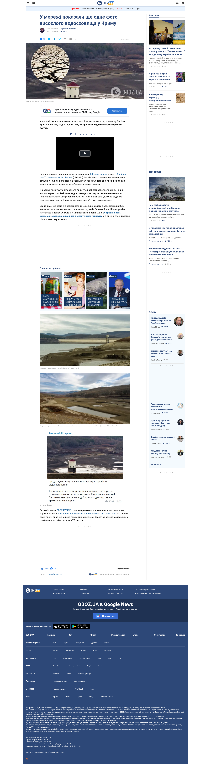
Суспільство (159, 635)
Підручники (67, 658)
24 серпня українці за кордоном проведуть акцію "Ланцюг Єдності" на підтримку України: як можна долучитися (167, 51)
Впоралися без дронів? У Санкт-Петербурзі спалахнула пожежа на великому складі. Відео (167, 251)
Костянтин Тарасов (157, 343)
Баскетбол (70, 650)
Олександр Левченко (158, 457)
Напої (69, 674)
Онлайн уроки (84, 658)
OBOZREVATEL (64, 510)
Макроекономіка (80, 681)
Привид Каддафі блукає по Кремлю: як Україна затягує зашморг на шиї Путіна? (161, 321)
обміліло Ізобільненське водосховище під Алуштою (86, 513)
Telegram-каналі (98, 174)
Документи (84, 593)
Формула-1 (108, 650)
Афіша (55, 697)
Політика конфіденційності (145, 590)
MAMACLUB (78, 689)
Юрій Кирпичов (156, 443)
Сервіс (100, 666)
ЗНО (109, 658)
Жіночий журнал (107, 697)
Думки (152, 312)
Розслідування (118, 635)
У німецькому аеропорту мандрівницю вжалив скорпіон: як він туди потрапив (160, 97)
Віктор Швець (155, 327)
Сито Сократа (155, 413)
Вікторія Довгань (53, 29)
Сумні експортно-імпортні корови (162, 438)
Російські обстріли (133, 9)
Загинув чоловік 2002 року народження (165, 238)
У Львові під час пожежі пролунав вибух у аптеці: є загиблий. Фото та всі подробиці (167, 231)
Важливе (154, 15)
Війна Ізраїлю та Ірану (105, 9)
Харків (66, 643)
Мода (91, 697)
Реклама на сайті (59, 593)
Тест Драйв (57, 666)
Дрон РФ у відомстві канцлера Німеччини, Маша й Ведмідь (160, 423)
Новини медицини (60, 689)
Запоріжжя (80, 643)
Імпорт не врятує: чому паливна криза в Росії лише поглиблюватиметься (161, 354)
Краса (80, 697)
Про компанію (58, 590)
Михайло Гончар (156, 360)
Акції (88, 666)
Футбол (55, 650)
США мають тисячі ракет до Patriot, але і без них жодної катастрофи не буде (166, 216)
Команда (83, 590)
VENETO (120, 9)
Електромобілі (74, 666)
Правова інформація (115, 590)
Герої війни (75, 9)
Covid (92, 689)
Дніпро (94, 643)
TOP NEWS (155, 172)
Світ (70, 635)
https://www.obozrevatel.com (106, 708)
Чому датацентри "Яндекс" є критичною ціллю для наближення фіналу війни (161, 337)
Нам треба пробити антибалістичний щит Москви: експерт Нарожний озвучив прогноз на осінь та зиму (164, 208)
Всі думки (155, 464)
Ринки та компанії (60, 681)
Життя (93, 635)
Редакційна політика (55, 574)
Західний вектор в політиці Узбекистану (160, 452)
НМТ (120, 658)
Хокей (83, 650)
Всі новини (180, 635)
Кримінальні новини (68, 29)
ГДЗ (54, 658)
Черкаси (107, 643)
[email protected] (54, 746)
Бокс (95, 650)
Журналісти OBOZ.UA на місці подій (148, 593)
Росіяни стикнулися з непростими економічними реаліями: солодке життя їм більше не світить (162, 407)
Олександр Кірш (156, 429)
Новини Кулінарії (84, 674)
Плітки (67, 697)
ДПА (99, 658)
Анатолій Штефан (62, 177)
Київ (54, 643)
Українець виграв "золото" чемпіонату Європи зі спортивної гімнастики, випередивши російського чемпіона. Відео (160, 76)
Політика (51, 635)
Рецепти (56, 674)
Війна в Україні (88, 9)
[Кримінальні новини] (93, 575)
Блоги (135, 635)
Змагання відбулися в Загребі (160, 83)
